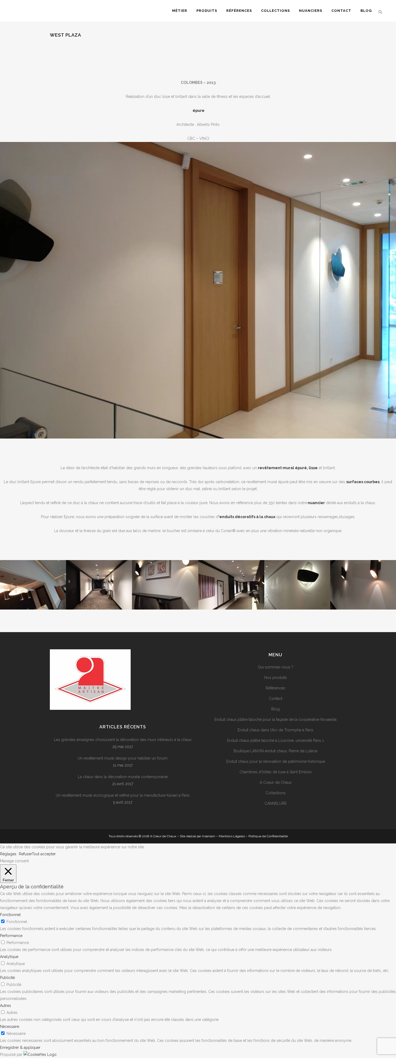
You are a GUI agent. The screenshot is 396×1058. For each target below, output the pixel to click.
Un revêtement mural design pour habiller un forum (123, 758)
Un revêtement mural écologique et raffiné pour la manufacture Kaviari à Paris (123, 795)
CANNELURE (276, 803)
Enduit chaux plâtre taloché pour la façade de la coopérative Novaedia (275, 719)
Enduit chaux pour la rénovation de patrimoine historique (275, 761)
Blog (275, 709)
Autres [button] (5, 1005)
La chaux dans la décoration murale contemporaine (123, 777)
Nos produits (275, 677)
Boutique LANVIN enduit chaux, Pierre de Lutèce (275, 751)
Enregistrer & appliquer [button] (20, 1047)
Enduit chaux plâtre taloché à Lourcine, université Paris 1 (275, 740)
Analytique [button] (9, 956)
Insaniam (208, 836)
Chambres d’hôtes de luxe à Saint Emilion (275, 772)
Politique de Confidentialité (268, 836)
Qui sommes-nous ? (275, 667)
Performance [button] (11, 936)
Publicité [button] (7, 977)
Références (275, 688)
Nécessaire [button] (9, 1026)
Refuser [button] (25, 854)
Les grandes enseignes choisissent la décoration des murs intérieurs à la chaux (123, 740)
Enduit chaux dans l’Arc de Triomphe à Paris (275, 730)
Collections (276, 793)
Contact (275, 698)
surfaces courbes (363, 482)
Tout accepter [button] (44, 854)
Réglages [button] (8, 854)
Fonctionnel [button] (10, 915)
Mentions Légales (232, 836)
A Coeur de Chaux (275, 782)
